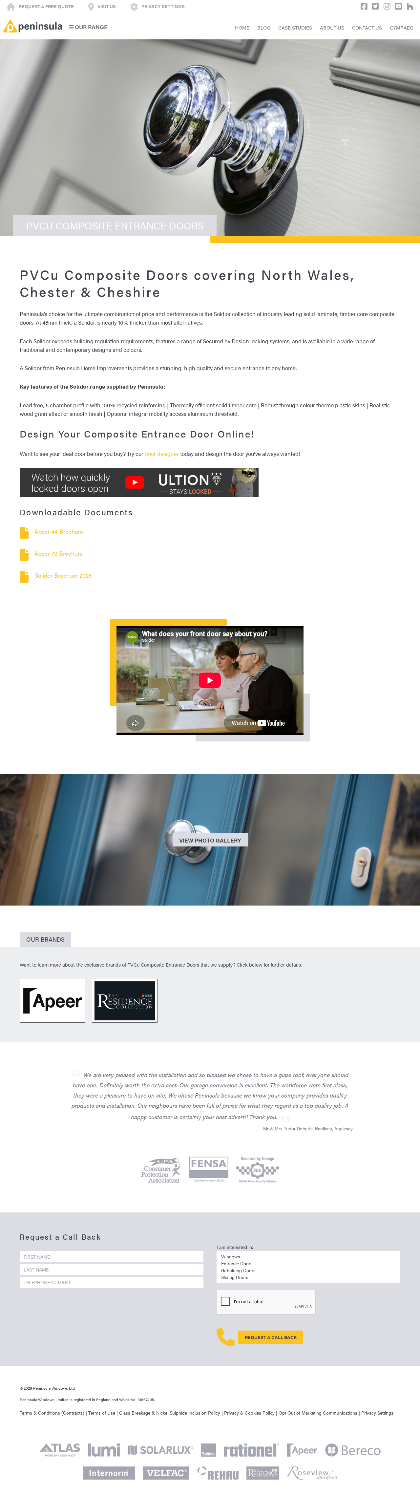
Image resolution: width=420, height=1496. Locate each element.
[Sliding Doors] (308, 1277)
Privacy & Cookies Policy (249, 1413)
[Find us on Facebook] (362, 6)
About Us (332, 27)
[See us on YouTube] (397, 6)
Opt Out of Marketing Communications (318, 1413)
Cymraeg (401, 27)
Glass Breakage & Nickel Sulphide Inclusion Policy (169, 1413)
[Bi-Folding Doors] (308, 1270)
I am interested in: (235, 1247)
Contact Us (367, 27)
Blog (263, 27)
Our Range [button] (91, 27)
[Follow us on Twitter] (374, 6)
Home (242, 27)
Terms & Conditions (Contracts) (52, 1413)
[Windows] (308, 1256)
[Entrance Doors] (308, 1263)
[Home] (32, 26)
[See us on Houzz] (408, 6)
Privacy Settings (377, 1413)
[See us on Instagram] (385, 6)
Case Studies (295, 27)
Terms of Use (101, 1413)
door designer (162, 454)
